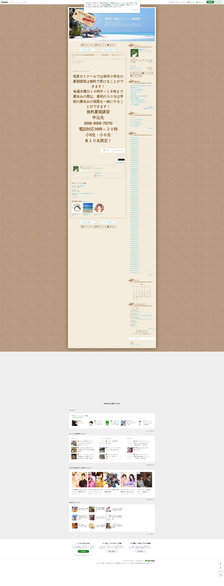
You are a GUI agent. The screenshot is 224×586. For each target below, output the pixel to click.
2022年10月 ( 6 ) (134, 233)
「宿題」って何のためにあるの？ (138, 102)
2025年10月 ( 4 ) (134, 158)
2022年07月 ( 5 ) (134, 239)
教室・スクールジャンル (135, 69)
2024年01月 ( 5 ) (134, 202)
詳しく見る (112, 551)
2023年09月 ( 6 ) (134, 210)
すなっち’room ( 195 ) (135, 121)
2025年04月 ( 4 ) (134, 170)
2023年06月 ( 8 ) (134, 216)
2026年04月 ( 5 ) (134, 145)
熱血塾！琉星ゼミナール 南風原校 (124, 18)
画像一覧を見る (149, 108)
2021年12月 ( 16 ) (134, 254)
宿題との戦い (133, 94)
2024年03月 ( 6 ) (134, 197)
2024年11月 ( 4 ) (134, 181)
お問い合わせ (110, 563)
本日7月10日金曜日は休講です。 (138, 100)
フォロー (85, 170)
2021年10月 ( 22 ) (134, 258)
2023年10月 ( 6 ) (134, 208)
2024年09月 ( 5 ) (134, 185)
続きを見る (150, 62)
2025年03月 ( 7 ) (134, 172)
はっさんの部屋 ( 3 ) (135, 125)
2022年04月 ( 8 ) (134, 245)
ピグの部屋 (148, 51)
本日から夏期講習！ (135, 98)
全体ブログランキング (135, 67)
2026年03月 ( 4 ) (134, 148)
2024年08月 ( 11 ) (134, 187)
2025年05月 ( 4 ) (134, 168)
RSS (133, 343)
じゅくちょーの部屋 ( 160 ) (136, 119)
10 (136, 292)
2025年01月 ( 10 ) (134, 177)
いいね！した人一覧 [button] (120, 154)
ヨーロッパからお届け (105, 438)
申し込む (140, 551)
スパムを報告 (101, 563)
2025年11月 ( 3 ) (134, 156)
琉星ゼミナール (143, 49)
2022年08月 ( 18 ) (134, 237)
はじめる (83, 551)
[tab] (77, 416)
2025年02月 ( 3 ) (134, 175)
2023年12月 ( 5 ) (134, 204)
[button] (221, 575)
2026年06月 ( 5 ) (134, 141)
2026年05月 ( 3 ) (134, 143)
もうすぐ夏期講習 (134, 104)
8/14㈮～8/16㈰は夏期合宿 (78, 185)
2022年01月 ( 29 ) (134, 252)
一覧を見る (150, 107)
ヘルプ (153, 563)
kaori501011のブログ (135, 311)
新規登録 (210, 2)
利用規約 (118, 563)
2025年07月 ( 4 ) (134, 164)
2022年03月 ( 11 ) (134, 247)
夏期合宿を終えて (134, 87)
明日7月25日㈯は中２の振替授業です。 (139, 96)
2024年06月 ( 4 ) (134, 191)
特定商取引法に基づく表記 (142, 563)
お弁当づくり (74, 438)
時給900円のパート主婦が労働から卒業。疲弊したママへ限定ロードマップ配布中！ (141, 315)
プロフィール (142, 51)
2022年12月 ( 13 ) (134, 229)
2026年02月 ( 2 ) (134, 150)
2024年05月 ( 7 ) (134, 193)
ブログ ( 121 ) (133, 117)
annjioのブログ (134, 326)
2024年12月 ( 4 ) (134, 179)
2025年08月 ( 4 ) (134, 162)
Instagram (99, 175)
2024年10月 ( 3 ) (134, 183)
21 (147, 295)
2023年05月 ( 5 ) (134, 218)
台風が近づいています (135, 91)
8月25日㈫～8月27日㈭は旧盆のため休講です (141, 85)
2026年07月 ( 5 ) (134, 139)
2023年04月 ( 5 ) (134, 220)
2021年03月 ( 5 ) (134, 272)
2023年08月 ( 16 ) (134, 212)
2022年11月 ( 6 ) (134, 231)
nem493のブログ (134, 322)
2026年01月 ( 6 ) (134, 152)
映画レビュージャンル (77, 415)
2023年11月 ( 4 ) (134, 206)
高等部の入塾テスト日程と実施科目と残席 (82, 193)
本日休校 (74, 189)
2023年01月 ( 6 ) (134, 227)
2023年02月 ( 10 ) (134, 224)
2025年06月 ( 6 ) (134, 166)
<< (138, 284)
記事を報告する (121, 162)
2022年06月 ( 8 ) (134, 241)
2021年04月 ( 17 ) (134, 270)
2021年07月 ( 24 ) (134, 264)
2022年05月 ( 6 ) (134, 243)
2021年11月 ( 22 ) (134, 256)
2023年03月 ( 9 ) (134, 222)
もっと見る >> (75, 197)
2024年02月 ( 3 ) (134, 200)
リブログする (119, 150)
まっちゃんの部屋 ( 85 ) (135, 123)
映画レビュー (130, 438)
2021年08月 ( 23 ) (134, 262)
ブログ (77, 63)
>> (145, 284)
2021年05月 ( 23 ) (134, 268)
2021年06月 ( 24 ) (134, 266)
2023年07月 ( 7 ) (134, 214)
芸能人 (86, 415)
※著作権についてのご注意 (135, 344)
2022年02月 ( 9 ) (134, 249)
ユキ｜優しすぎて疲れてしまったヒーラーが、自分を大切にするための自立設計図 (141, 319)
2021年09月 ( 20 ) (134, 260)
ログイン (219, 2)
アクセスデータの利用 (128, 563)
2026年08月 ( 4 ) (134, 137)
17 (136, 295)
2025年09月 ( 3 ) (134, 160)
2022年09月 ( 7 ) (134, 235)
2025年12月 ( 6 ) (134, 154)
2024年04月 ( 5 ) (134, 195)
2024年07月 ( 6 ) (134, 189)
